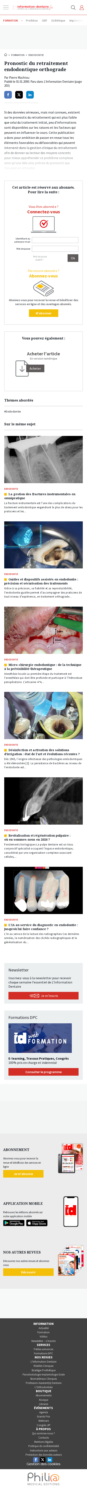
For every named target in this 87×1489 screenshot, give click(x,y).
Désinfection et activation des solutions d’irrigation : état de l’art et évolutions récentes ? (42, 752)
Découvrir (28, 1272)
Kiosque (43, 1400)
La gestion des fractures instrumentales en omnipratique (39, 496)
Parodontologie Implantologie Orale (44, 1374)
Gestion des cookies (43, 1464)
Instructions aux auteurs (43, 1450)
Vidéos (43, 1336)
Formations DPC (43, 1353)
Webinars (43, 1421)
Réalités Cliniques (43, 1366)
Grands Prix (43, 1416)
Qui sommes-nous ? (43, 1433)
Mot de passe (23, 248)
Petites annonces (43, 1349)
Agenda (43, 1412)
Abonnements (44, 1395)
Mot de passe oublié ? (40, 258)
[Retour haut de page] (79, 1478)
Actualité (44, 1328)
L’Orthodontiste (44, 1387)
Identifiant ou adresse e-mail (22, 240)
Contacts (43, 1437)
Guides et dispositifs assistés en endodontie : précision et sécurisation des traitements (41, 581)
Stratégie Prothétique (43, 1370)
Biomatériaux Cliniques (43, 1379)
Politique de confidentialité (43, 1446)
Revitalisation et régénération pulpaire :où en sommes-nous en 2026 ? (37, 837)
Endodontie (36, 55)
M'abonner (44, 313)
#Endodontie (12, 411)
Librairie (43, 1404)
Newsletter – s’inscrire (43, 1341)
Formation (17, 55)
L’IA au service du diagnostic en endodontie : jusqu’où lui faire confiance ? (41, 927)
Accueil (6, 54)
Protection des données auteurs (44, 1455)
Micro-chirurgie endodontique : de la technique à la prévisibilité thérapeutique (43, 667)
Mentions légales (43, 1442)
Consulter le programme (43, 1072)
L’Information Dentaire (43, 1361)
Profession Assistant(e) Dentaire (43, 1383)
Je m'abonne (23, 1174)
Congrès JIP (43, 1425)
